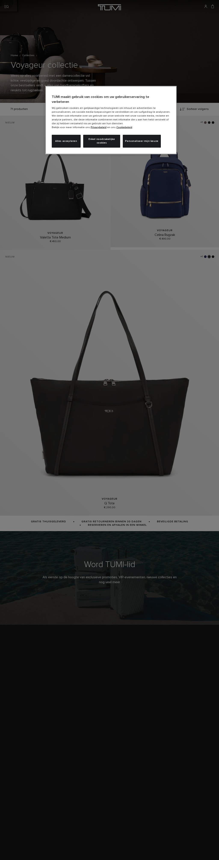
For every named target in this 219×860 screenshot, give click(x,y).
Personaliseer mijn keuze (141, 141)
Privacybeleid (99, 127)
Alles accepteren (66, 141)
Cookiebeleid (124, 127)
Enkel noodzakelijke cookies (102, 141)
